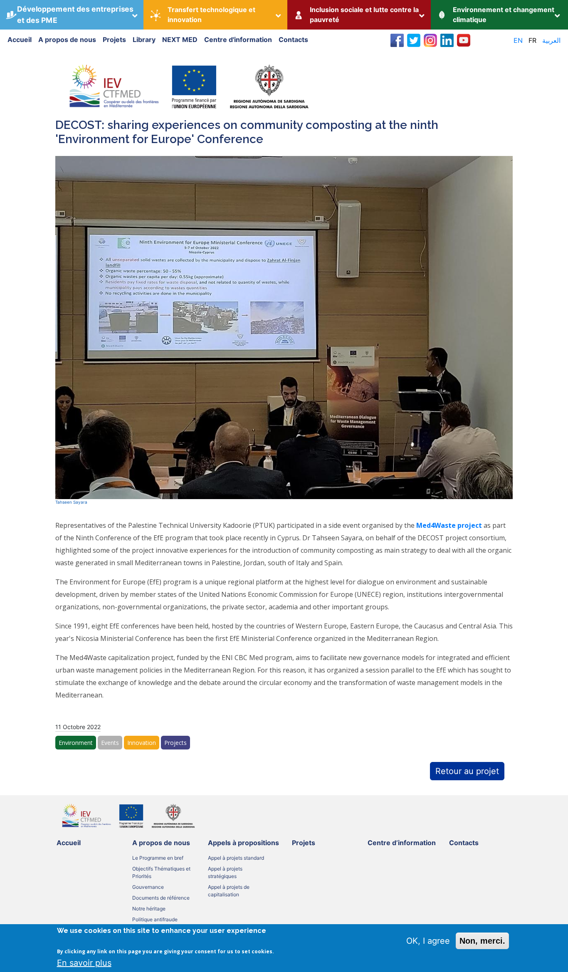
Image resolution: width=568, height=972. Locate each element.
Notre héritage (148, 908)
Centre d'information (238, 39)
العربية (551, 40)
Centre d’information (402, 842)
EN (518, 40)
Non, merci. (482, 940)
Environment (76, 743)
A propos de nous (67, 39)
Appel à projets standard (236, 858)
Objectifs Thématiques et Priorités (161, 872)
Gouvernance (148, 887)
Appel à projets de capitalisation (228, 891)
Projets (114, 39)
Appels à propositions (243, 842)
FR (532, 40)
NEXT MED (180, 39)
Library (144, 39)
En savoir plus (84, 962)
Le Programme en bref (157, 858)
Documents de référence (161, 898)
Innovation (141, 743)
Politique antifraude (155, 919)
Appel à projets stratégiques (225, 872)
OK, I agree (428, 941)
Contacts (293, 39)
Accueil (19, 39)
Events (110, 743)
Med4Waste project (449, 525)
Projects (175, 743)
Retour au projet (467, 771)
